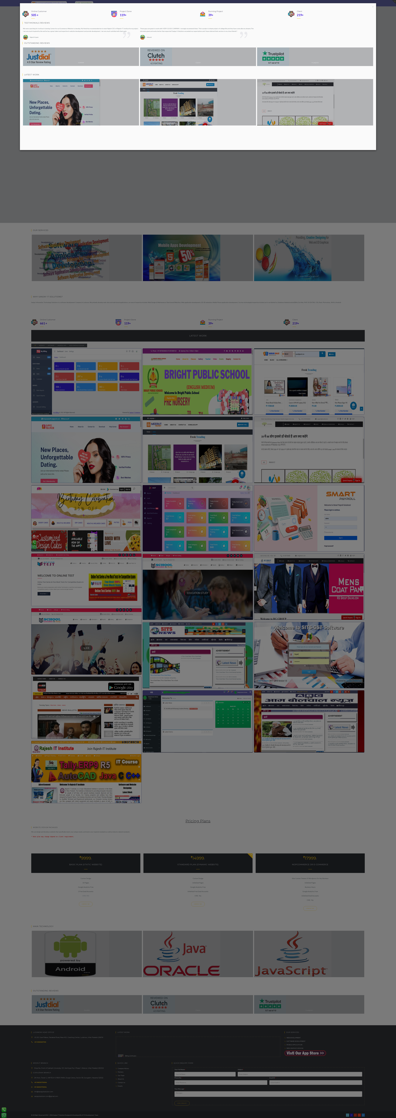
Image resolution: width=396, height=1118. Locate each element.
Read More (79, 123)
